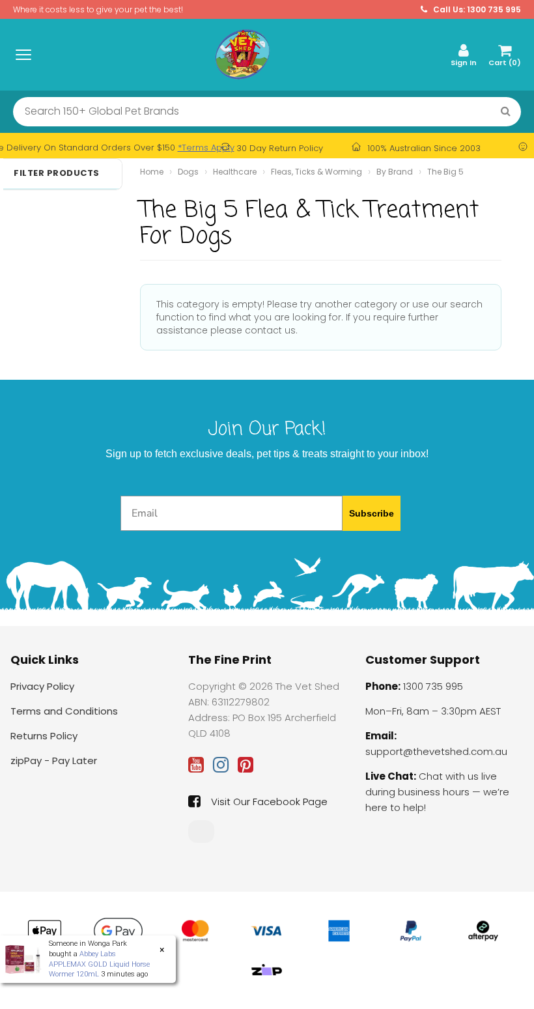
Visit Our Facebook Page (269, 801)
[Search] (505, 111)
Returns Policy (43, 736)
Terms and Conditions (64, 711)
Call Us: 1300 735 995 (476, 9)
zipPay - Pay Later (53, 760)
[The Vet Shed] (242, 54)
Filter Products (57, 173)
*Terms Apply (206, 147)
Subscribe (371, 513)
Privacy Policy (42, 686)
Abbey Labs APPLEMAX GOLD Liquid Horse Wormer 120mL (99, 964)
